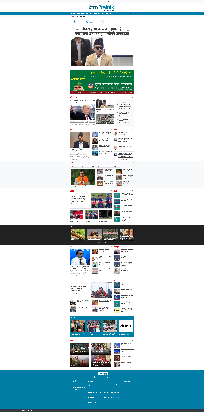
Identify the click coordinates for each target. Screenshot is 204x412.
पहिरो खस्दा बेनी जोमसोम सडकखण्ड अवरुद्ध (105, 124)
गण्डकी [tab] (98, 166)
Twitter (103, 377)
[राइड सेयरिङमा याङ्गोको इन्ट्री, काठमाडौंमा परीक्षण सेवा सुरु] (110, 326)
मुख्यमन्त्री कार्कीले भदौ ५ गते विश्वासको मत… (109, 176)
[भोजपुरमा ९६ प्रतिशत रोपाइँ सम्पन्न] (78, 235)
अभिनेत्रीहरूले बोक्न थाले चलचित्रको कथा (126, 363)
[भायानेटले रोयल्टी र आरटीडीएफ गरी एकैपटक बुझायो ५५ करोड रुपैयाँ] (126, 326)
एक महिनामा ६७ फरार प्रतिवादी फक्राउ (127, 206)
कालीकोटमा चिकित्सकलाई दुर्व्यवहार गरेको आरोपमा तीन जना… (126, 310)
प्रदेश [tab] (72, 166)
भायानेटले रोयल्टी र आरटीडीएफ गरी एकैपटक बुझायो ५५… (125, 334)
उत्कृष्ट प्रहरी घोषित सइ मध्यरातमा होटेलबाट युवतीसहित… (125, 219)
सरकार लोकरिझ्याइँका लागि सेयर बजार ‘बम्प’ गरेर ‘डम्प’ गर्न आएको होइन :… (79, 267)
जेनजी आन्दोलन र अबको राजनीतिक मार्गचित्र (125, 147)
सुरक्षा (99, 14)
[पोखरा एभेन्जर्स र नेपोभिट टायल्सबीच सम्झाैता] (76, 214)
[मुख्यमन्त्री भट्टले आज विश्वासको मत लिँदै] (83, 176)
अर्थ (110, 14)
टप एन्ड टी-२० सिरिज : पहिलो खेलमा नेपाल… (90, 220)
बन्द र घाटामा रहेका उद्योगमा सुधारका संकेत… (104, 263)
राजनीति (82, 14)
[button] (130, 13)
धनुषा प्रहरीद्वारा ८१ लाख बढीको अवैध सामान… (127, 296)
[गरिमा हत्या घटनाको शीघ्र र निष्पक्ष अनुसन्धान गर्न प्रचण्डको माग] (80, 140)
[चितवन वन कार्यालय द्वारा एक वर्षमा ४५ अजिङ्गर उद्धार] (110, 235)
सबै (133, 97)
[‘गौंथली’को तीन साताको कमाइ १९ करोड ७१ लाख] (79, 361)
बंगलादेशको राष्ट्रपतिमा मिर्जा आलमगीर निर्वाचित (126, 269)
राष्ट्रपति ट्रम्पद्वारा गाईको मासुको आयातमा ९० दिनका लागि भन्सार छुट (82, 101)
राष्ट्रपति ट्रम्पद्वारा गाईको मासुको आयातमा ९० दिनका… (127, 250)
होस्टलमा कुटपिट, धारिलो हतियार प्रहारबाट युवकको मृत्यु (127, 194)
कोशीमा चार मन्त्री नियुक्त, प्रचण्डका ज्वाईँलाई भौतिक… (128, 177)
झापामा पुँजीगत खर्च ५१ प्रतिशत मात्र (105, 269)
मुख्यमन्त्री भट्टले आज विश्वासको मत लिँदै (78, 186)
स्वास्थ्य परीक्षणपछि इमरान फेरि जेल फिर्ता (127, 257)
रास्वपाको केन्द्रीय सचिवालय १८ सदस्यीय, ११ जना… (105, 152)
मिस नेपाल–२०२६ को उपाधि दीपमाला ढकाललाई (126, 344)
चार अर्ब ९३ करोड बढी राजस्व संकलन (105, 257)
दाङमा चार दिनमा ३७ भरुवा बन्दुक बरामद (126, 200)
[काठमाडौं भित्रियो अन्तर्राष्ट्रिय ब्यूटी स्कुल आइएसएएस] (94, 326)
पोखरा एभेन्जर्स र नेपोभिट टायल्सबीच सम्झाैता (75, 220)
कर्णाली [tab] (109, 166)
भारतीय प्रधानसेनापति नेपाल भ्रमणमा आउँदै (126, 290)
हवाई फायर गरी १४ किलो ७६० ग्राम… (127, 212)
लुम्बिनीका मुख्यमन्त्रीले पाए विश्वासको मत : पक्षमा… (109, 182)
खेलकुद (107, 14)
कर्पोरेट (73, 318)
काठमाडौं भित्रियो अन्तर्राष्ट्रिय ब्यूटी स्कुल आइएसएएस (93, 334)
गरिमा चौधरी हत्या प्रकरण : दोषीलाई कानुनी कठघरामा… (105, 110)
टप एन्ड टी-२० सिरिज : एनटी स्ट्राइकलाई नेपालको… (104, 220)
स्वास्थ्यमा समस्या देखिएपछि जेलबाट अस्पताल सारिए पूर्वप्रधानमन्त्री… (126, 264)
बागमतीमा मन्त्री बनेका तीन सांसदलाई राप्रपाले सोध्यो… (104, 146)
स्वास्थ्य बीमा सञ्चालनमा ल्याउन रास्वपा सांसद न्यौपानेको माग (78, 288)
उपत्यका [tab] (93, 166)
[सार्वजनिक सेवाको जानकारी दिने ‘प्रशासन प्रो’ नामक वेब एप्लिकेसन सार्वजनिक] (78, 326)
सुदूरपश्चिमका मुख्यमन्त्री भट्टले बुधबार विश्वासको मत (128, 170)
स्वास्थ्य (103, 14)
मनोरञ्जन (95, 14)
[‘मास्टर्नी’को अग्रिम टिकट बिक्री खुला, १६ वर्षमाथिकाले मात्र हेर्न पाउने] (79, 348)
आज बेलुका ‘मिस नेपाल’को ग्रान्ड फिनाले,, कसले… (127, 350)
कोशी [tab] (77, 166)
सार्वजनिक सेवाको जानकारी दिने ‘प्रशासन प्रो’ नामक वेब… (77, 334)
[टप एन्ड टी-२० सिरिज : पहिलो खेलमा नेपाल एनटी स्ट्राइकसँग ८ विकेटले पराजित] (91, 214)
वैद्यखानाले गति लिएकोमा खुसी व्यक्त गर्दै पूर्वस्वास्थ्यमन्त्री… (105, 301)
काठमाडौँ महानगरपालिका (80, 16)
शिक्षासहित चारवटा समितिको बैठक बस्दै (83, 301)
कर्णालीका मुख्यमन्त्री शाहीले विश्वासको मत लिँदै (109, 170)
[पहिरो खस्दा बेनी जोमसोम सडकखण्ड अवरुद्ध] (105, 118)
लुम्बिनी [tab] (104, 166)
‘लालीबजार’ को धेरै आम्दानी (126, 356)
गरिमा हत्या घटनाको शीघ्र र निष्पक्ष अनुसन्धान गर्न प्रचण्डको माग (78, 150)
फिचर (87, 14)
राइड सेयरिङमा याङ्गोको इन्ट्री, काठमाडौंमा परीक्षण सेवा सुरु (109, 334)
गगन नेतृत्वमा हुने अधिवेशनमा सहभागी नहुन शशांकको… (105, 139)
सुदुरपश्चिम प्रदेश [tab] (116, 166)
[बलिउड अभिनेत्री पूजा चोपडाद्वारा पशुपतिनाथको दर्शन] (101, 348)
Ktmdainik (41, 410)
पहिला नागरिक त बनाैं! (122, 133)
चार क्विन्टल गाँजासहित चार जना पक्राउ (126, 303)
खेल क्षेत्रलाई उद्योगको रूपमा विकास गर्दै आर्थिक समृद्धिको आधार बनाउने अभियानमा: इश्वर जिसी (125, 140)
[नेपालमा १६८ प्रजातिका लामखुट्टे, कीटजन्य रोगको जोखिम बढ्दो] (94, 235)
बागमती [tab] (87, 166)
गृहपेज (74, 13)
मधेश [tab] (82, 166)
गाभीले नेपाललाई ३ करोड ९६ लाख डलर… (83, 308)
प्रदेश (90, 14)
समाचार (78, 14)
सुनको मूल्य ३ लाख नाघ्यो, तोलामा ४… (104, 250)
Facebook (97, 377)
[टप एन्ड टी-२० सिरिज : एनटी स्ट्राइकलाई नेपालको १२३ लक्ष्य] (105, 214)
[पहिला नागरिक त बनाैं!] (116, 134)
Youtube (110, 377)
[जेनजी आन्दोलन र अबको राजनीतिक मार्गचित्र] (116, 148)
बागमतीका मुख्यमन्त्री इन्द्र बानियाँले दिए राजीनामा (128, 182)
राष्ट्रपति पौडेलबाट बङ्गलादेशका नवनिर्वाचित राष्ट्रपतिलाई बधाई (105, 133)
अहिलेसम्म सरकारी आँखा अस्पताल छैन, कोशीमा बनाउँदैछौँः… (104, 308)
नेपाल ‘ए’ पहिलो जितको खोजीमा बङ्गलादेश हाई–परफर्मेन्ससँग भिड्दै (78, 199)
